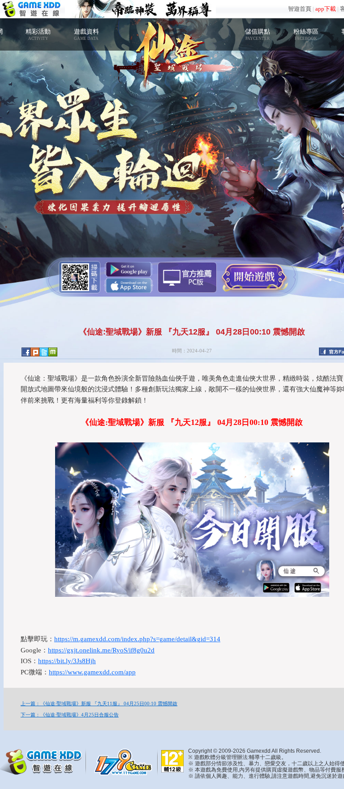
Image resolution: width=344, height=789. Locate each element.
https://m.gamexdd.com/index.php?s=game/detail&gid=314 (137, 639)
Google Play (128, 269)
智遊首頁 (299, 8)
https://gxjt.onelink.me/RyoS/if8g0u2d (101, 650)
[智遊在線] (45, 760)
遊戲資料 (86, 34)
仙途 (172, 49)
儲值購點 (257, 34)
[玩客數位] (125, 761)
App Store (128, 285)
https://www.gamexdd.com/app (92, 672)
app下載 (325, 8)
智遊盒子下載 (187, 277)
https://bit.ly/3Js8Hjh (67, 661)
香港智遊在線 (32, 9)
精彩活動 (38, 34)
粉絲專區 (305, 34)
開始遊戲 (254, 277)
